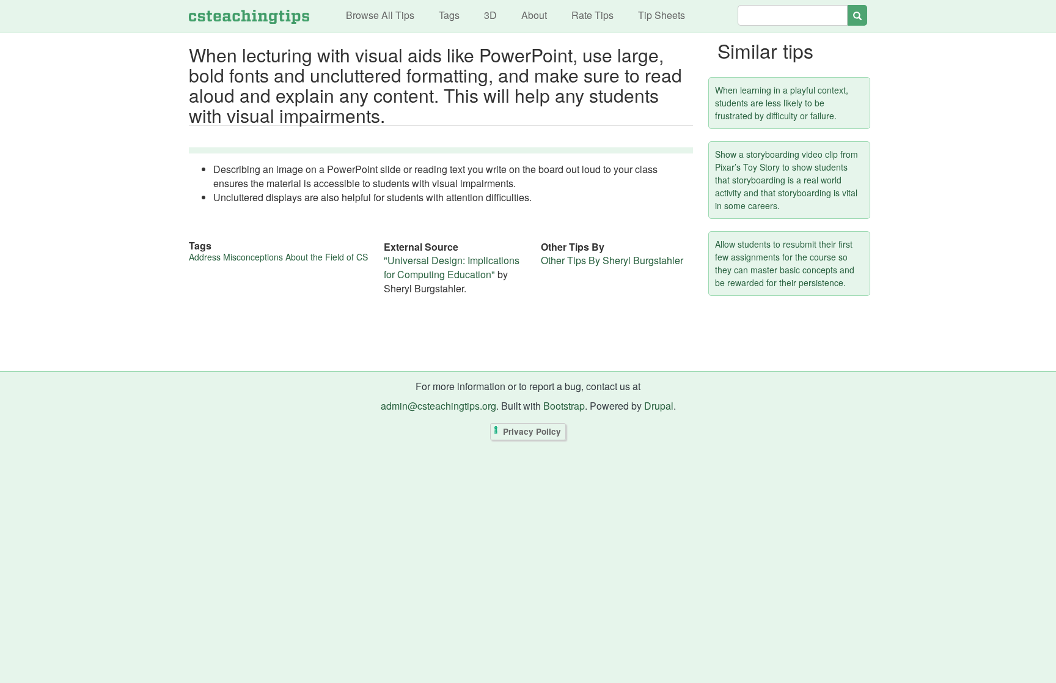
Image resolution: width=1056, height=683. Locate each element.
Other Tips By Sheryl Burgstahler (612, 260)
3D (490, 15)
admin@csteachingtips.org (438, 406)
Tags (449, 15)
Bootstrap (564, 406)
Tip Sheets (661, 15)
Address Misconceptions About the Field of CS (278, 257)
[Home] (249, 16)
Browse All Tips (380, 15)
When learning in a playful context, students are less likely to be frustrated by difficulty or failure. (781, 103)
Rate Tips (592, 15)
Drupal (658, 406)
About (534, 15)
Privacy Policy (532, 432)
